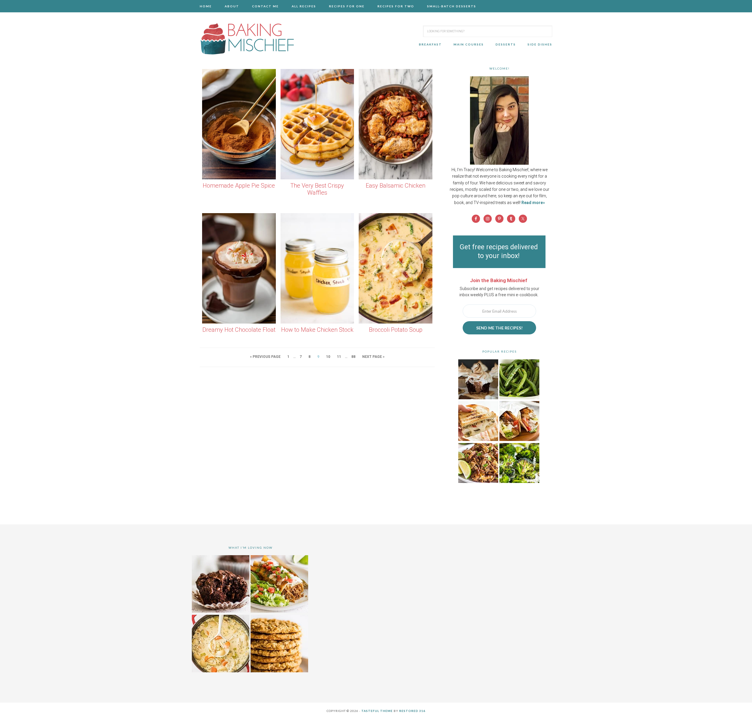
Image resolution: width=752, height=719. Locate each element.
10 (328, 357)
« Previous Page (265, 357)
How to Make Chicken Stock (317, 329)
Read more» (533, 202)
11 (339, 357)
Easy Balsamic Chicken (395, 185)
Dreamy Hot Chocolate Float (239, 329)
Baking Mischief (247, 39)
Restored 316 (412, 711)
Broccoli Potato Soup (395, 329)
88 (353, 357)
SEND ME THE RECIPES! (499, 327)
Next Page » (373, 357)
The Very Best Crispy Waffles (317, 189)
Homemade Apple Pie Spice (239, 185)
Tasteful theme (377, 711)
